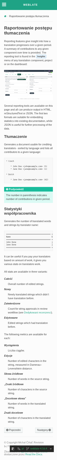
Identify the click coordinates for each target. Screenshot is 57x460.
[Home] (5, 16)
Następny (43, 430)
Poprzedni (14, 430)
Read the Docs (33, 454)
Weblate (30, 4)
